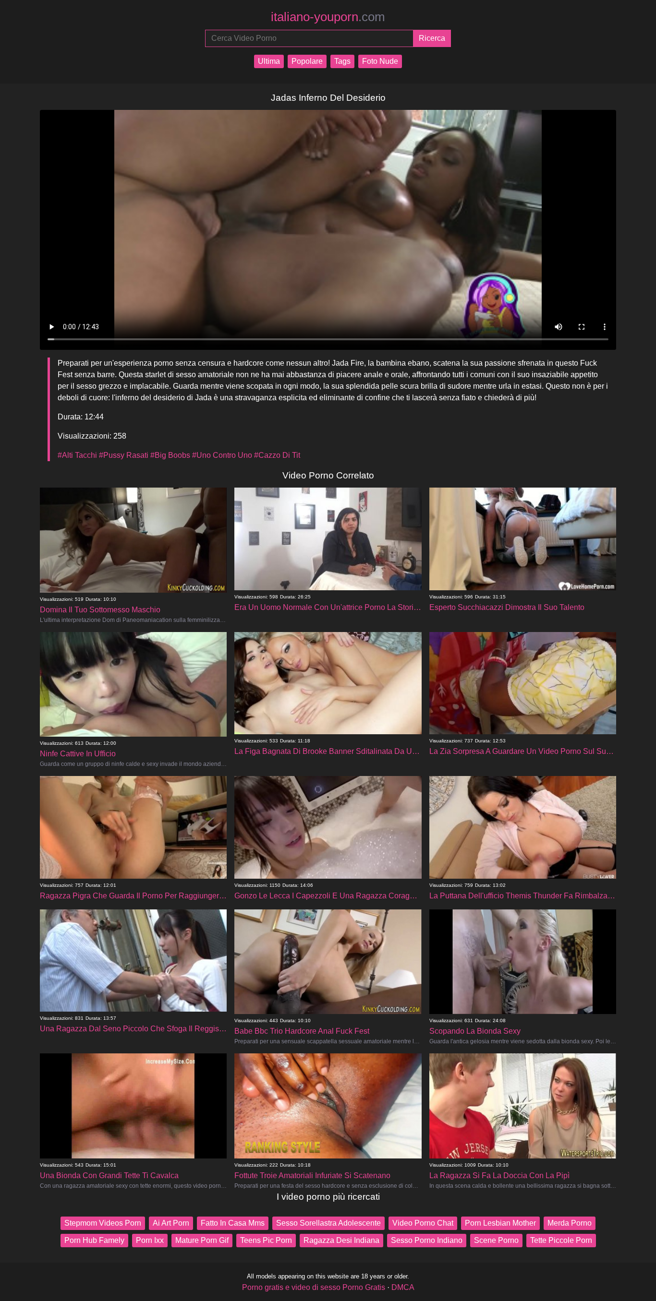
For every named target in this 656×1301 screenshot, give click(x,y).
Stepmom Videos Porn (102, 1223)
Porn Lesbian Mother (500, 1223)
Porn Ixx (150, 1240)
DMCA (402, 1287)
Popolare (307, 61)
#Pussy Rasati (123, 455)
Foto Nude (380, 61)
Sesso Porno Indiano (426, 1240)
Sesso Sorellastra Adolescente (328, 1223)
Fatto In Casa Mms (233, 1223)
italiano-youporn (328, 17)
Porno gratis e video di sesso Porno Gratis (313, 1287)
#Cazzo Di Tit (277, 455)
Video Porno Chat (422, 1223)
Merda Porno (569, 1223)
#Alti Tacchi (77, 455)
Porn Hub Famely (94, 1240)
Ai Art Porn (171, 1223)
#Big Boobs (170, 455)
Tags (342, 61)
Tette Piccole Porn (561, 1240)
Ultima (269, 61)
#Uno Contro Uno (222, 455)
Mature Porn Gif (202, 1240)
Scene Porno (496, 1240)
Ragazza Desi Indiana (341, 1240)
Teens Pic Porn (266, 1240)
